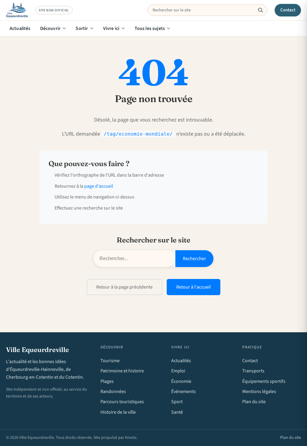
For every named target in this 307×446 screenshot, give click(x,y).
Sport (177, 401)
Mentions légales (259, 391)
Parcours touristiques (122, 401)
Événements (183, 391)
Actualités (20, 28)
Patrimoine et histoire (122, 371)
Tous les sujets (150, 28)
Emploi (178, 371)
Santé (177, 412)
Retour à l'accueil (193, 287)
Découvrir (50, 28)
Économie (181, 381)
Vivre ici (111, 28)
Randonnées (113, 391)
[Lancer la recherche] (260, 10)
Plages (107, 381)
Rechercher (194, 258)
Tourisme (110, 360)
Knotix (130, 438)
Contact (288, 10)
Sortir (82, 28)
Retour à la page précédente (124, 287)
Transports (253, 371)
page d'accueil (98, 186)
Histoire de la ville (118, 412)
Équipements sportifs (263, 381)
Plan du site (254, 401)
